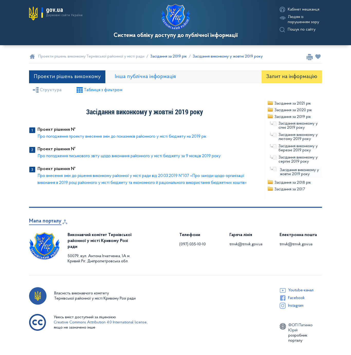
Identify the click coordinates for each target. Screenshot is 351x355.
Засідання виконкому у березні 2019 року (298, 148)
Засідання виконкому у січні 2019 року (298, 126)
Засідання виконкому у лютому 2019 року (298, 137)
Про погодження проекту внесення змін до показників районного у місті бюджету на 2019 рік (122, 136)
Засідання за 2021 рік (292, 103)
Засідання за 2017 (289, 189)
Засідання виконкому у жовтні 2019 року (299, 172)
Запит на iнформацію (291, 76)
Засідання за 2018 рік (292, 183)
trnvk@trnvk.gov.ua (245, 244)
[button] (55, 13)
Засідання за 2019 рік (292, 117)
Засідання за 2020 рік (293, 110)
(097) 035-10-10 (192, 244)
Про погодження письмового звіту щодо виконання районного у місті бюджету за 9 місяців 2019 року (129, 156)
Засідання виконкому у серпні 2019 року (298, 159)
